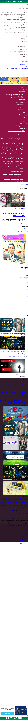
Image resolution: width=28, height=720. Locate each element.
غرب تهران (9, 505)
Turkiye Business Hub (23, 516)
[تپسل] (0, 4)
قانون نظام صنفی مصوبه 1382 (16, 97)
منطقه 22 (3, 505)
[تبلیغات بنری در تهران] (14, 79)
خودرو (24, 117)
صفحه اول (23, 86)
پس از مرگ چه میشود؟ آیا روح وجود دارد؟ (16, 21)
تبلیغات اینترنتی (22, 91)
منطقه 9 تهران (20, 109)
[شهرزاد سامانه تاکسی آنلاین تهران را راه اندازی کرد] (15, 495)
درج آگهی (6, 502)
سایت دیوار (14, 505)
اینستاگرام (7, 499)
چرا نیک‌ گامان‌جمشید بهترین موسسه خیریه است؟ (14, 26)
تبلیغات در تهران (20, 502)
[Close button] (27, 705)
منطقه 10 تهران (19, 107)
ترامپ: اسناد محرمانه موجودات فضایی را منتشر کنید (14, 32)
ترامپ (12, 502)
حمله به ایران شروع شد (20, 27)
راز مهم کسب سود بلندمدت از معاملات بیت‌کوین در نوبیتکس (13, 175)
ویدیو (24, 112)
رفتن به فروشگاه (22, 53)
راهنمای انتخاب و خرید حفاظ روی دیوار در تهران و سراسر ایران (12, 14)
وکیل (16, 507)
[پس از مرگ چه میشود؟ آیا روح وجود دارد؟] (12, 373)
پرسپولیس (12, 507)
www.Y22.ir (22, 208)
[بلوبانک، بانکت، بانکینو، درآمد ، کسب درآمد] (14, 72)
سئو (18, 505)
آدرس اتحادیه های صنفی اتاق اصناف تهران (14, 94)
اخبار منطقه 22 (26, 499)
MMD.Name (13, 527)
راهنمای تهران (23, 505)
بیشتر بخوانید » (22, 223)
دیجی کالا (2, 502)
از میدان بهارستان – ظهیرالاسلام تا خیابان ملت (14, 214)
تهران (24, 101)
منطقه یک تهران (19, 102)
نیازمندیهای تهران (22, 507)
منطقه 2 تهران (20, 104)
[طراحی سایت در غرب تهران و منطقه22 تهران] (15, 420)
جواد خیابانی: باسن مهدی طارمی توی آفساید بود (15, 19)
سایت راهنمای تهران (4, 525)
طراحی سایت (24, 527)
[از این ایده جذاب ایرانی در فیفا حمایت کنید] (15, 465)
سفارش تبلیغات (24, 67)
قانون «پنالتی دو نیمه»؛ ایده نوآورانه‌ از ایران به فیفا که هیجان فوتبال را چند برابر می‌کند (11, 149)
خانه (27, 184)
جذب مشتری (9, 502)
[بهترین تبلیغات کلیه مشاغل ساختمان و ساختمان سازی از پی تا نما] (15, 450)
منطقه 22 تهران (19, 111)
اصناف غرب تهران (17, 499)
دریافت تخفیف (7, 713)
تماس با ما (23, 119)
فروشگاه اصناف (22, 88)
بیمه (2, 499)
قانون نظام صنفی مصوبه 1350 (16, 96)
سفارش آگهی (22, 115)
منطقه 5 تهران (20, 106)
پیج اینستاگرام (22, 99)
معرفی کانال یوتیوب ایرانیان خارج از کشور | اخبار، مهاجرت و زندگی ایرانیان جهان (12, 162)
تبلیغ (27, 502)
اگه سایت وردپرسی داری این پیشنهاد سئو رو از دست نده (13, 12)
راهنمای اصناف (22, 93)
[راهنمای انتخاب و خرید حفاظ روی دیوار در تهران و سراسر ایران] (12, 332)
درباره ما (23, 89)
